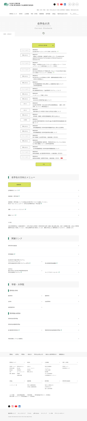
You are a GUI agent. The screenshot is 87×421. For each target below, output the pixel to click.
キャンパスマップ (21, 413)
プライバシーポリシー (59, 413)
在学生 (17, 354)
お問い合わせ (73, 4)
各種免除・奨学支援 (13, 196)
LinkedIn (65, 4)
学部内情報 (29, 395)
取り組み (18, 368)
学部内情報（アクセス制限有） (15, 338)
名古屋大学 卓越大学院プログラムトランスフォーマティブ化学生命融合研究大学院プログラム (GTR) (18, 261)
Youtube (61, 4)
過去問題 (46, 371)
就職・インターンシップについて (16, 209)
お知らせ (28, 366)
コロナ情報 (12, 395)
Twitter (55, 4)
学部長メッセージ (13, 366)
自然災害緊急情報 (21, 395)
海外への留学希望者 (48, 388)
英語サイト (77, 4)
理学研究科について (66, 368)
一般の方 (29, 354)
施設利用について (12, 413)
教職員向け (62, 354)
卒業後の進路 (19, 375)
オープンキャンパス (20, 371)
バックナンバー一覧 (13, 385)
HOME (4, 34)
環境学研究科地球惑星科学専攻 (52, 330)
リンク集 (51, 413)
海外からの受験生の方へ (49, 385)
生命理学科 (47, 301)
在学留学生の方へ (48, 386)
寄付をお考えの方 (38, 354)
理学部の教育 (12, 368)
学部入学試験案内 (48, 366)
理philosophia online (62, 13)
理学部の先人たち (20, 366)
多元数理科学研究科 (13, 330)
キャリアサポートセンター (51, 272)
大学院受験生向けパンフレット (50, 375)
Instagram (58, 4)
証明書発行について (13, 190)
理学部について (13, 13)
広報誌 (53, 13)
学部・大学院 (34, 13)
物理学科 (47, 295)
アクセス (69, 4)
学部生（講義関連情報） (31, 385)
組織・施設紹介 (12, 373)
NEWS (20, 13)
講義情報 (29, 381)
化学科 (9, 301)
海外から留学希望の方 (51, 354)
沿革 (10, 371)
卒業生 (23, 354)
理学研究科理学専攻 (13, 318)
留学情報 (48, 13)
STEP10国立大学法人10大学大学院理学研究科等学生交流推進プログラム (18, 270)
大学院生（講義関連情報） (32, 386)
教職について (11, 215)
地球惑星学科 (11, 307)
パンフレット (47, 368)
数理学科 (10, 295)
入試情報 (26, 13)
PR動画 (18, 373)
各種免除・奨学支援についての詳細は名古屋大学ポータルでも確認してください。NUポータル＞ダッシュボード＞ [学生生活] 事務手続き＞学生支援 (28, 202)
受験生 (11, 354)
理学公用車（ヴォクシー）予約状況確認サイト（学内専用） (22, 396)
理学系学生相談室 (12, 245)
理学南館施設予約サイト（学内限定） (43, 395)
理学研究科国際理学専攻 (14, 324)
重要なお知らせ (30, 371)
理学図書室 (11, 254)
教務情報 (41, 13)
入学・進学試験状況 (48, 373)
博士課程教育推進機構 (50, 263)
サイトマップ (44, 413)
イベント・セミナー (31, 368)
